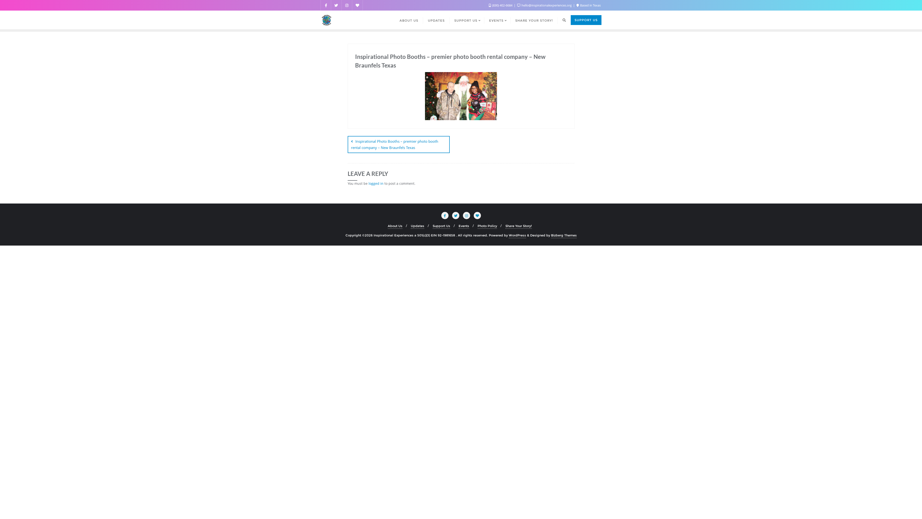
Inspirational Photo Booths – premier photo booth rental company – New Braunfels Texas (394, 144)
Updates (417, 226)
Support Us (441, 226)
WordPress (517, 235)
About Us (395, 226)
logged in (376, 183)
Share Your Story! (518, 226)
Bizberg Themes (564, 235)
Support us (586, 20)
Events (464, 226)
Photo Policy (487, 226)
